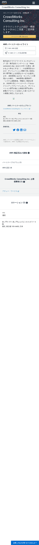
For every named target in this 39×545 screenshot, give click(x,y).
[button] (33, 3)
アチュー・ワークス (9, 191)
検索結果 (26, 13)
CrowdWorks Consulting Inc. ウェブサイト (16, 108)
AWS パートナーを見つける (12, 13)
